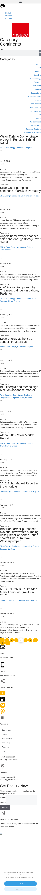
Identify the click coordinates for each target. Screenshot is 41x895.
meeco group (6, 743)
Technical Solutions (7, 549)
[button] (20, 1)
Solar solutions (6, 730)
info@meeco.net (6, 657)
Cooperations (31, 299)
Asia (1, 148)
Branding (8, 395)
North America (35, 111)
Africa (2, 247)
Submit (5, 808)
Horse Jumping (35, 104)
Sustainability (5, 250)
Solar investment (7, 738)
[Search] (40, 53)
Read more (4, 185)
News (3, 751)
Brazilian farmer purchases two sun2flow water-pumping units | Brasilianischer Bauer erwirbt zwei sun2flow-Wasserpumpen (19, 535)
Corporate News (6, 301)
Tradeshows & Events (8, 446)
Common (37, 82)
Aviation (38, 71)
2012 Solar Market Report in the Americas (19, 485)
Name (3, 798)
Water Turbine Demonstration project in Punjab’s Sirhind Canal (20, 139)
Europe (34, 600)
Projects (29, 148)
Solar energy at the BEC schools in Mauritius (16, 340)
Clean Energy (10, 148)
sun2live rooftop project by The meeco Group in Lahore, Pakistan (19, 290)
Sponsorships (35, 122)
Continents (20, 148)
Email (3, 803)
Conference (36, 86)
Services (4, 734)
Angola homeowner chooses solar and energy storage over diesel (20, 239)
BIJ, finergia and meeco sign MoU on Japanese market (19, 388)
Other (39, 115)
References (5, 747)
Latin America (26, 196)
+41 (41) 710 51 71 (7, 675)
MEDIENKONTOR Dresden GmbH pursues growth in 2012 (18, 592)
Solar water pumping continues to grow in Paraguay (20, 189)
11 (2, 642)
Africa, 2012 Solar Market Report (17, 436)
